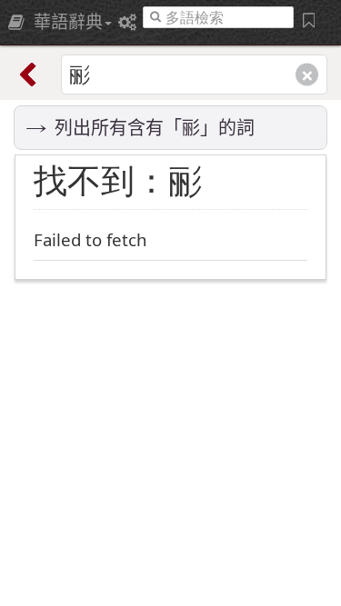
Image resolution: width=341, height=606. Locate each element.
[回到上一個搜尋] (32, 74)
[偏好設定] (130, 22)
